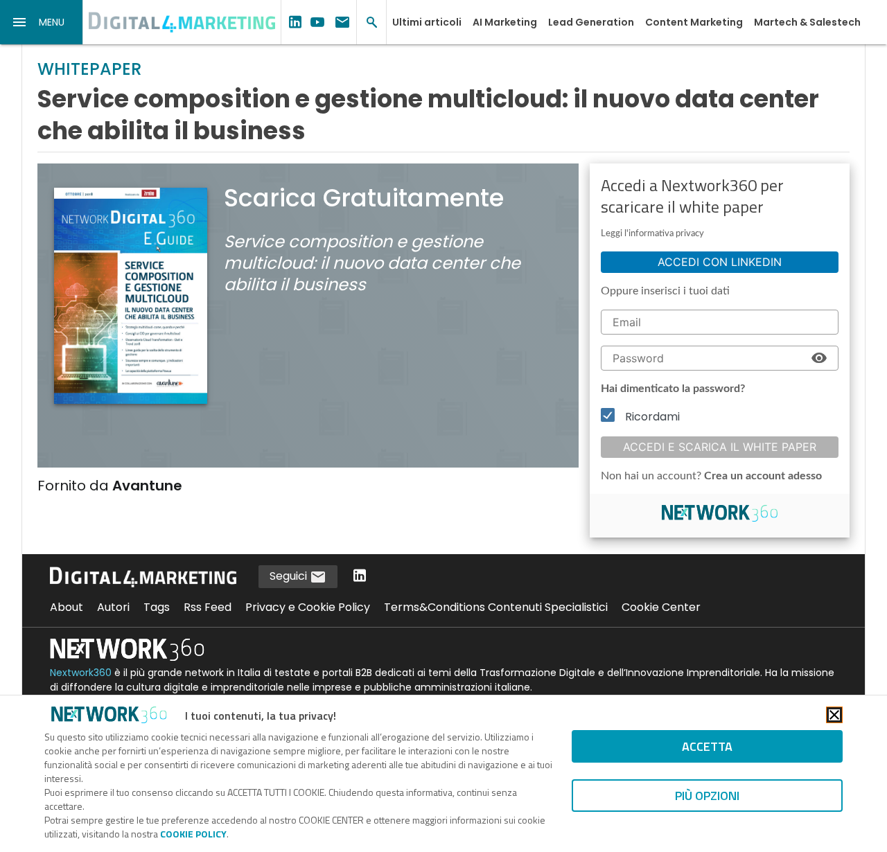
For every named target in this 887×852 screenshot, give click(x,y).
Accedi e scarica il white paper (719, 447)
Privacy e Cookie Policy (307, 607)
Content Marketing (694, 22)
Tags (156, 607)
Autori (113, 607)
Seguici (290, 576)
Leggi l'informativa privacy (652, 233)
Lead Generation (591, 22)
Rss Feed (207, 607)
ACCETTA (707, 746)
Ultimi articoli (427, 22)
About (66, 607)
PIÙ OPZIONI (707, 795)
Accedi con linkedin (720, 262)
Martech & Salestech (807, 22)
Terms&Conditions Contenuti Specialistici (496, 607)
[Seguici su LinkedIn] (359, 576)
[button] (41, 22)
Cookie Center (661, 607)
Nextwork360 (81, 673)
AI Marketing (505, 22)
